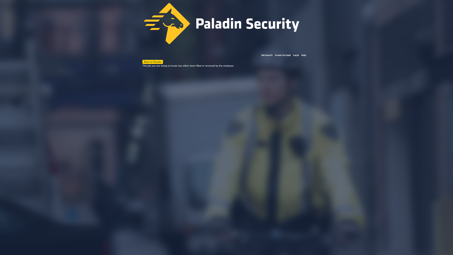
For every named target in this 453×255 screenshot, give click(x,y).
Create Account (283, 55)
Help (303, 55)
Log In (296, 55)
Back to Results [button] (152, 61)
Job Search (267, 55)
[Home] (226, 27)
